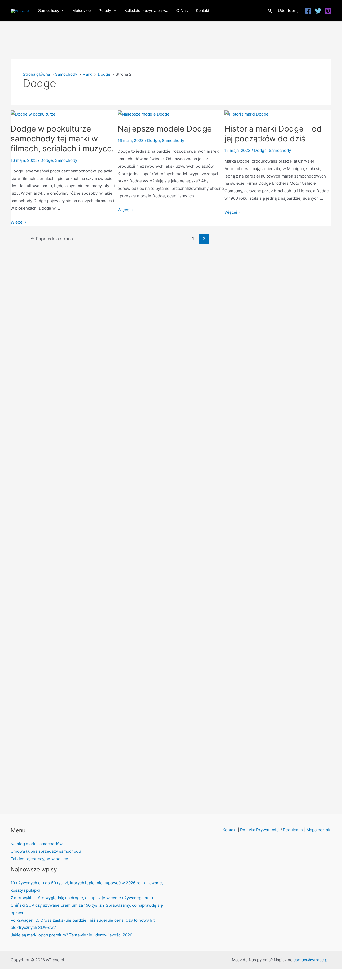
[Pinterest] (328, 10)
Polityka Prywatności (259, 829)
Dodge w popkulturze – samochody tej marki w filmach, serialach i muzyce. (62, 138)
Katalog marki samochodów (37, 843)
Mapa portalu (318, 829)
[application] (61, 10)
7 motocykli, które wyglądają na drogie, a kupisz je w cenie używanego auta (82, 897)
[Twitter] (318, 10)
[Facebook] (308, 10)
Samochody (66, 160)
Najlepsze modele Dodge (165, 128)
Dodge (46, 160)
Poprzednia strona (51, 238)
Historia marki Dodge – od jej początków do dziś (273, 133)
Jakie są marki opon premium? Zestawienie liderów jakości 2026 (71, 934)
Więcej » (19, 222)
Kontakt (230, 829)
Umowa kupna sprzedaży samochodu (46, 851)
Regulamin (293, 829)
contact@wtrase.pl (310, 959)
